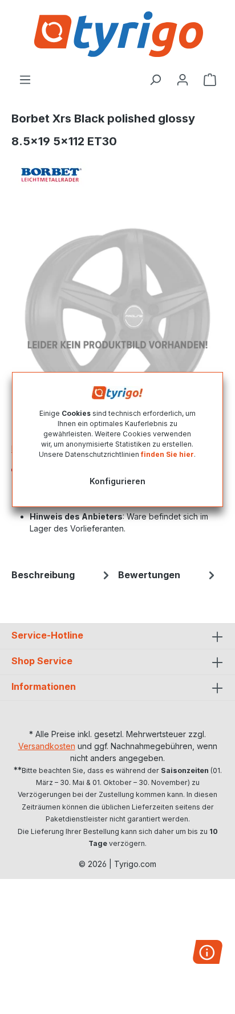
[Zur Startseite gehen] (117, 34)
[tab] (61, 575)
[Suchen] (155, 79)
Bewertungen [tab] (149, 574)
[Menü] (25, 79)
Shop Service (41, 661)
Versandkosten (46, 746)
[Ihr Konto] (182, 79)
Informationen (43, 686)
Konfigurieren (117, 481)
